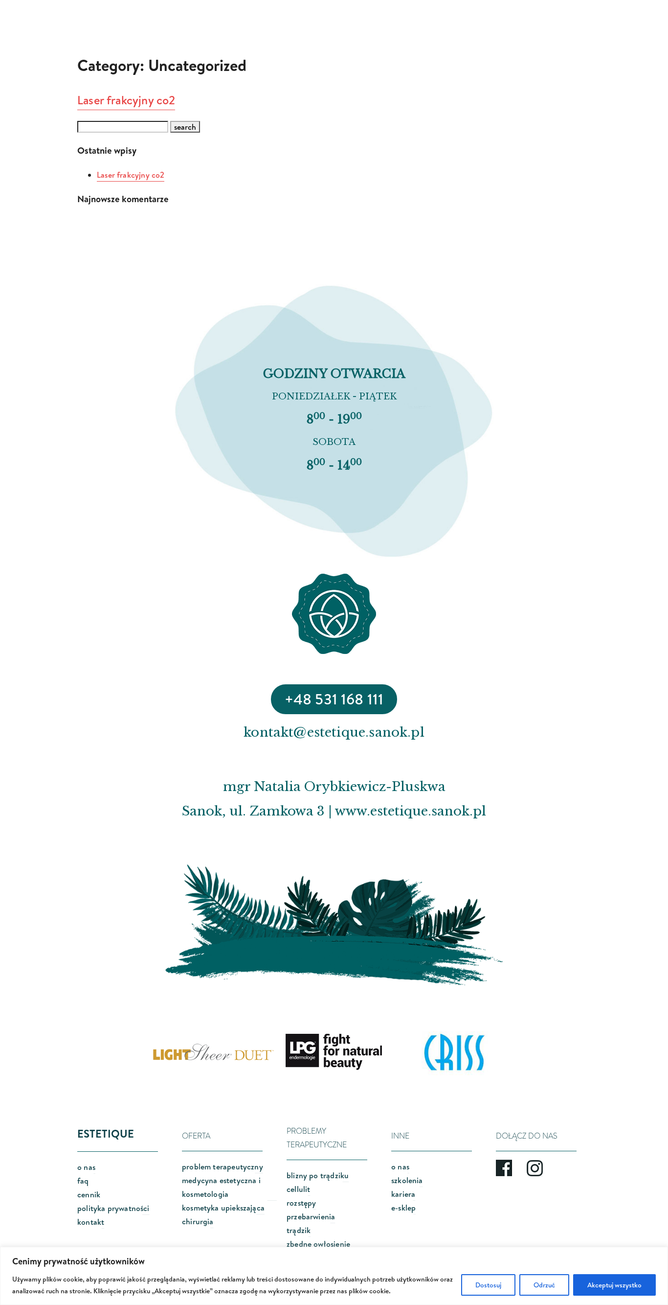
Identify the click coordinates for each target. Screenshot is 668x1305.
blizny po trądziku (318, 1175)
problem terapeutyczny (222, 1166)
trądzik (299, 1230)
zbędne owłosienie (318, 1243)
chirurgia (198, 1221)
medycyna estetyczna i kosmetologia (221, 1187)
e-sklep (403, 1207)
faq (83, 1180)
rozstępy (301, 1202)
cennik (88, 1194)
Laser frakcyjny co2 (126, 100)
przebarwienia (311, 1216)
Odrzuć (544, 1285)
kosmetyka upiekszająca (223, 1207)
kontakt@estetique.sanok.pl (334, 732)
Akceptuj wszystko (614, 1285)
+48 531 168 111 (334, 699)
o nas (86, 1167)
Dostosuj (488, 1285)
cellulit (298, 1189)
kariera (403, 1193)
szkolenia (407, 1180)
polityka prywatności (113, 1208)
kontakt (90, 1221)
